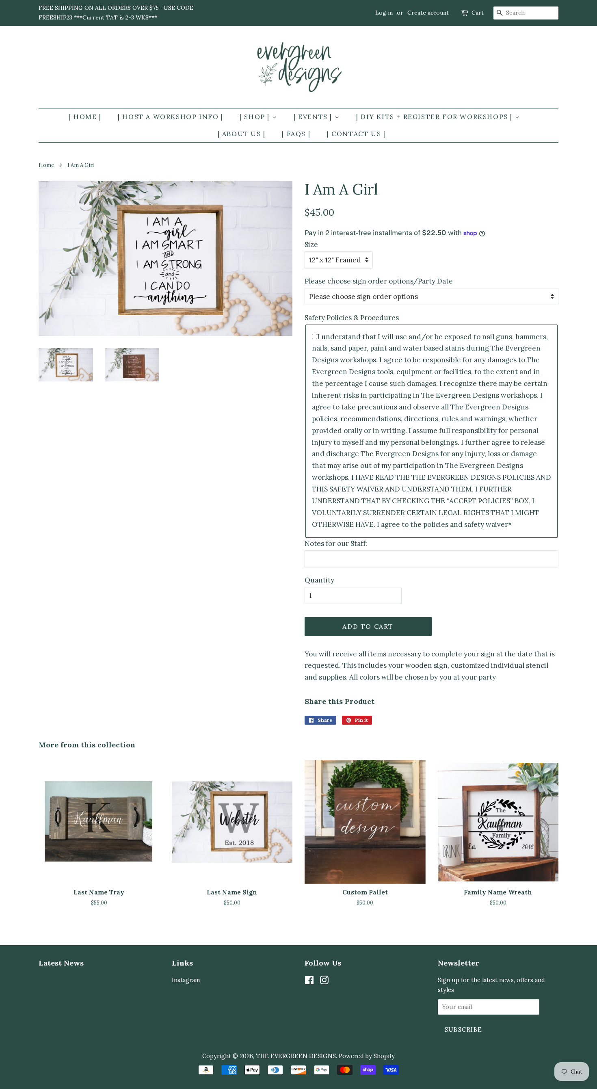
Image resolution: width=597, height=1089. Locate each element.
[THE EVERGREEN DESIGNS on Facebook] (309, 981)
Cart (478, 12)
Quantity (319, 580)
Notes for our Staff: (336, 543)
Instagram (186, 980)
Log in (384, 12)
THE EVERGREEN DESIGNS (296, 1056)
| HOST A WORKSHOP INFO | (170, 117)
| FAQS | (296, 134)
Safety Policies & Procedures (352, 317)
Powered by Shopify (367, 1056)
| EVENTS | (314, 117)
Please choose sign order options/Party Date (379, 281)
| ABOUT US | (242, 134)
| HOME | (85, 117)
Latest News (61, 963)
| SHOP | (256, 117)
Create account (428, 12)
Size (311, 244)
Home (46, 165)
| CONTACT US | (356, 134)
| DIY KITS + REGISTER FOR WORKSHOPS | (435, 117)
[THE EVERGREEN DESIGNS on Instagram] (324, 981)
